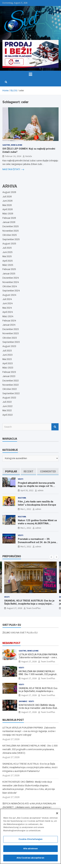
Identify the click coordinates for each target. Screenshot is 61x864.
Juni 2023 (7, 355)
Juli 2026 (7, 196)
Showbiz (23, 701)
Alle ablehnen (30, 848)
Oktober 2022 (9, 389)
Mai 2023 (7, 359)
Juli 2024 (7, 299)
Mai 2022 (7, 410)
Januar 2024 (8, 325)
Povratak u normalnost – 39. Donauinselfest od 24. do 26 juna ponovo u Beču (37, 542)
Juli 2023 (7, 350)
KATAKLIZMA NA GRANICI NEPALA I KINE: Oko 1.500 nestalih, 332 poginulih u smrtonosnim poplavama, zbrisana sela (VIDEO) (30, 749)
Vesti (20, 479)
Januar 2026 (8, 222)
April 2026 (7, 209)
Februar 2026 (9, 218)
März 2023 (7, 367)
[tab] (11, 471)
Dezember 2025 (10, 226)
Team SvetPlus (33, 608)
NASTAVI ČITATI (11, 169)
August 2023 (9, 346)
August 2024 (9, 295)
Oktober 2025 (9, 235)
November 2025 (10, 231)
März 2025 (7, 265)
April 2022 (7, 415)
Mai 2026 (7, 205)
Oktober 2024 (9, 286)
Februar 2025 (9, 269)
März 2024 (7, 316)
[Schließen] (57, 813)
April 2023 (7, 363)
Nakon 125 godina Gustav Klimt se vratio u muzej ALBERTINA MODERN (37, 523)
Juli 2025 (7, 248)
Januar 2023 (8, 376)
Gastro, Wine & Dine (12, 145)
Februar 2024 (9, 320)
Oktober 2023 (9, 338)
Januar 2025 (8, 273)
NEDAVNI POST (11, 643)
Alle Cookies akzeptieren (30, 858)
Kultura (22, 498)
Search (55, 426)
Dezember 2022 (10, 380)
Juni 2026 (7, 201)
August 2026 (9, 192)
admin (40, 490)
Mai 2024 (7, 308)
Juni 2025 (7, 252)
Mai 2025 (7, 256)
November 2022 (10, 385)
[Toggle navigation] (30, 74)
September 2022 (11, 393)
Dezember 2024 (10, 278)
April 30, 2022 (26, 490)
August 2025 (9, 243)
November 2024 (10, 282)
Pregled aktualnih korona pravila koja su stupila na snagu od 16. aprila (36, 486)
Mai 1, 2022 (25, 509)
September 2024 (11, 290)
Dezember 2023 (10, 329)
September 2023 (11, 342)
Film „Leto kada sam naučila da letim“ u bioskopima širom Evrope (37, 503)
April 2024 (7, 312)
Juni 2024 (7, 303)
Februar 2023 (9, 372)
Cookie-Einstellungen (31, 839)
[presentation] (51, 557)
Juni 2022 (7, 406)
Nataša (28, 156)
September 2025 (11, 239)
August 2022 (9, 397)
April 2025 (7, 261)
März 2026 (7, 213)
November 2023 (10, 333)
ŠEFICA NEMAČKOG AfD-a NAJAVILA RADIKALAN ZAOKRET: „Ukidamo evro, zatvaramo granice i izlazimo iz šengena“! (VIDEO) (29, 807)
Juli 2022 (7, 402)
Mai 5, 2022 (25, 546)
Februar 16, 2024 (13, 156)
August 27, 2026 (14, 608)
